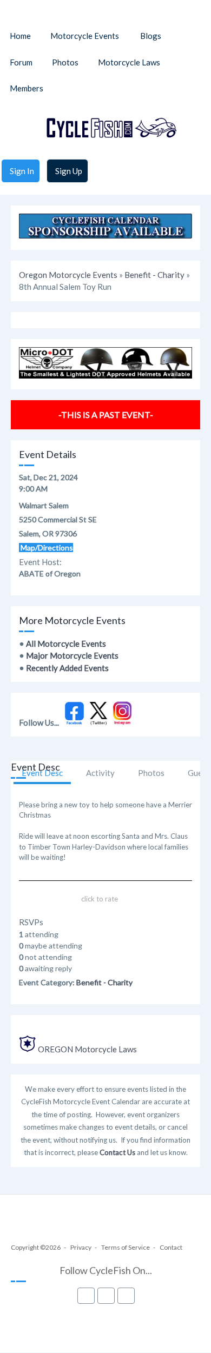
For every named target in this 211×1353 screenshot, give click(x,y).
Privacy (80, 1247)
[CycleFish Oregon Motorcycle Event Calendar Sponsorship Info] (105, 235)
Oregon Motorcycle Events (68, 275)
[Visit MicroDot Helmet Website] (105, 375)
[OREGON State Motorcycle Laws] (27, 1049)
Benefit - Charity (154, 275)
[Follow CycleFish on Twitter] (98, 722)
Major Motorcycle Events (72, 655)
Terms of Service (125, 1247)
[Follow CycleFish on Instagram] (122, 722)
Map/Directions (46, 547)
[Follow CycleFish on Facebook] (74, 722)
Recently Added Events (67, 668)
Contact (171, 1247)
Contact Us (117, 1152)
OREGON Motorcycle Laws (87, 1049)
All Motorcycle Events (66, 643)
